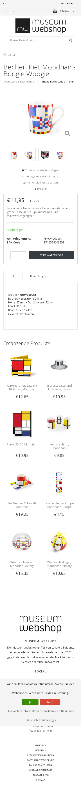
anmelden (40, 745)
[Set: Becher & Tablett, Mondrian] (22, 482)
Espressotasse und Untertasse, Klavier (59, 387)
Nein (50, 702)
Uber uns (40, 750)
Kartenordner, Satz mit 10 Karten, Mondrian (22, 387)
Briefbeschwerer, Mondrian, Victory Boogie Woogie (22, 565)
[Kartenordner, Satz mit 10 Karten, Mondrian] (22, 365)
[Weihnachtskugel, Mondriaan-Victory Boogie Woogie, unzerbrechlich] (59, 541)
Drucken (42, 188)
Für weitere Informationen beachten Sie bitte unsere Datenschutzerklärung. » (41, 715)
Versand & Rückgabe (40, 769)
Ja (30, 702)
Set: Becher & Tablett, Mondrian (22, 505)
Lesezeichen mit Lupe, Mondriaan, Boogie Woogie (59, 506)
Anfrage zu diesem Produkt (42, 176)
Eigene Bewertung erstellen (57, 81)
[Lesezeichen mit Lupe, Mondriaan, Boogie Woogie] (59, 482)
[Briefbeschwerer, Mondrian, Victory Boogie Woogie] (22, 541)
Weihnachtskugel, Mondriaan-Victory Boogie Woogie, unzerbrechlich (59, 567)
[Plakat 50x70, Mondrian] (22, 423)
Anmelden (67, 3)
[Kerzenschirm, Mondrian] (59, 423)
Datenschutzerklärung (40, 760)
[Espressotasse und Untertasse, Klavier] (59, 365)
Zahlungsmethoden (40, 765)
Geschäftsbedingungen (40, 755)
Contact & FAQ (41, 774)
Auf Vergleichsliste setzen (42, 182)
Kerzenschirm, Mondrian (59, 446)
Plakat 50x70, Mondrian (22, 444)
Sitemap (40, 779)
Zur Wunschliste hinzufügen (42, 170)
